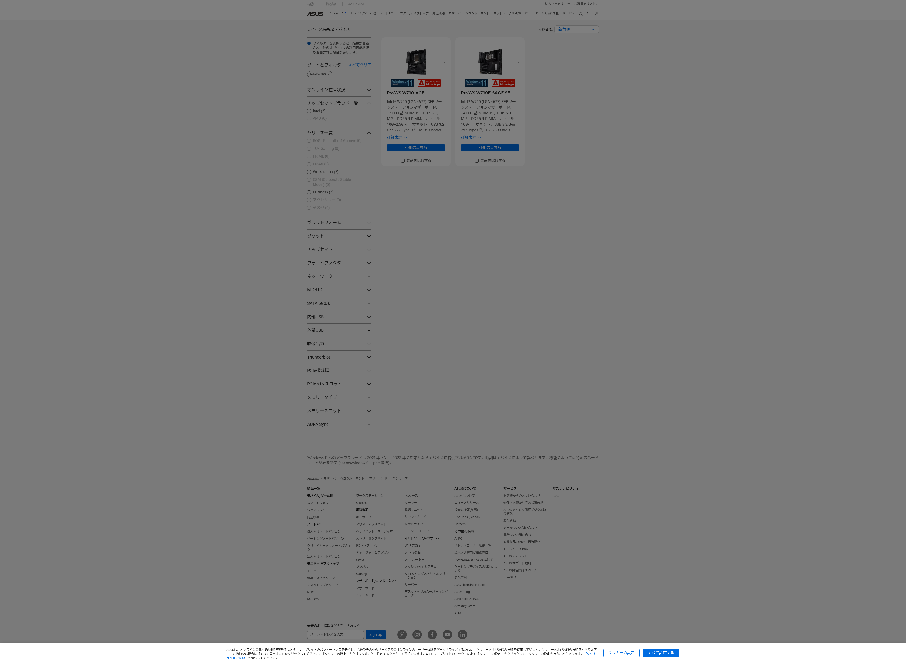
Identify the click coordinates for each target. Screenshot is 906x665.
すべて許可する (661, 653)
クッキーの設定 (621, 653)
